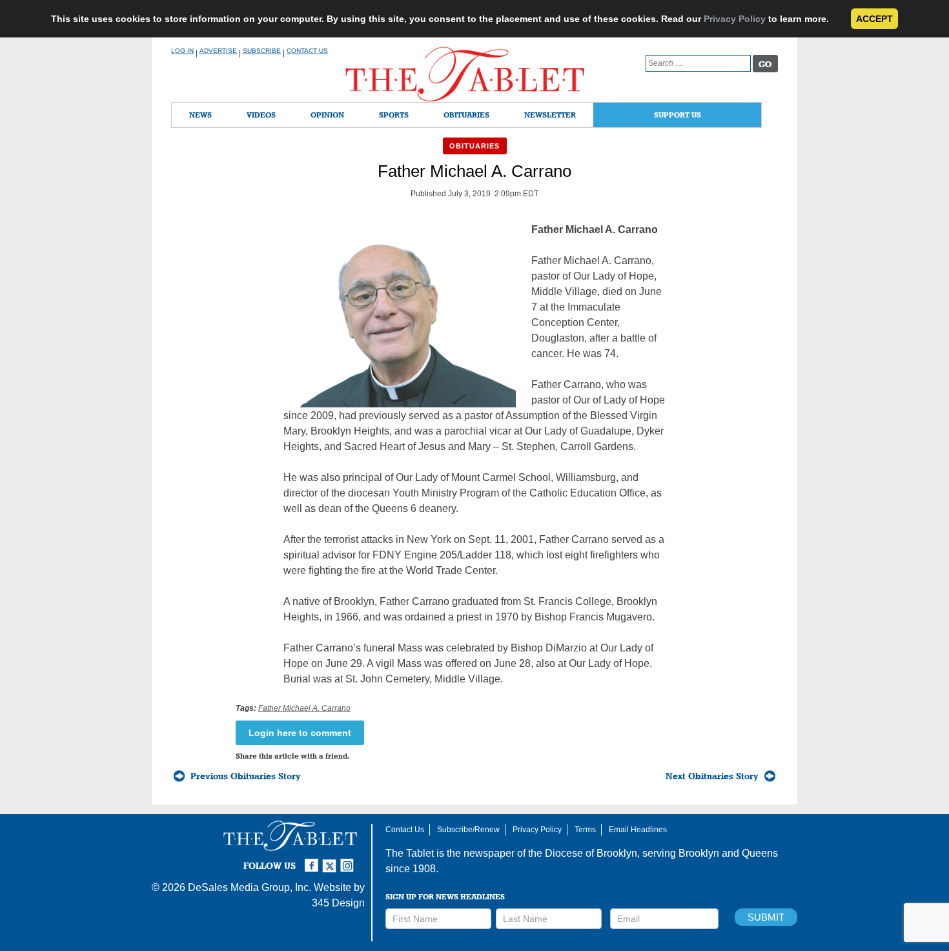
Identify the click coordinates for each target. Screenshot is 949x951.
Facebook (313, 859)
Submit (766, 917)
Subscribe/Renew (468, 829)
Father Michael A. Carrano (304, 708)
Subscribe (262, 50)
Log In (182, 50)
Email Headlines (638, 829)
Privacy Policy (735, 19)
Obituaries (466, 114)
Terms (585, 829)
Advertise (218, 50)
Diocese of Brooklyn (591, 853)
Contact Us (307, 50)
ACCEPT (874, 19)
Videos (261, 114)
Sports (394, 114)
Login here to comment (300, 733)
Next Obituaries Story (712, 776)
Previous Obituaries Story (245, 776)
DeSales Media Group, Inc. (249, 887)
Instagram (349, 859)
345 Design (338, 902)
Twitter (331, 859)
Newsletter (550, 114)
